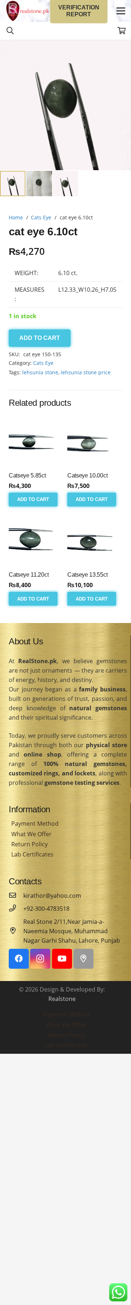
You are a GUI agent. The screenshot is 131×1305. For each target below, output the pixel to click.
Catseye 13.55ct (87, 575)
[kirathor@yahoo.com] (16, 895)
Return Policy (29, 844)
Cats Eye (41, 217)
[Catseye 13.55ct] (94, 539)
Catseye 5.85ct (27, 475)
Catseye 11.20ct (28, 575)
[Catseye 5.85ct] (36, 439)
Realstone (62, 999)
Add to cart (39, 338)
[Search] (10, 31)
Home (16, 217)
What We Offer (31, 834)
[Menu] (121, 11)
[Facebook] (19, 959)
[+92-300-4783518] (16, 908)
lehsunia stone (40, 372)
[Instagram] (40, 959)
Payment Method (35, 824)
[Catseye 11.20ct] (36, 539)
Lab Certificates (32, 854)
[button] (119, 51)
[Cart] (122, 31)
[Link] (27, 11)
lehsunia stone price (86, 372)
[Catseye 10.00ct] (94, 439)
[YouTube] (62, 959)
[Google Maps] (84, 959)
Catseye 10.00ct (87, 475)
